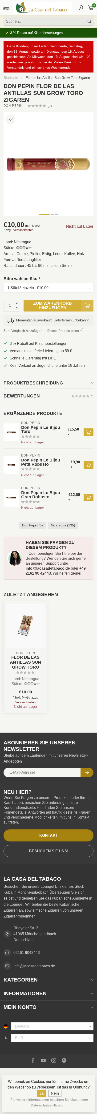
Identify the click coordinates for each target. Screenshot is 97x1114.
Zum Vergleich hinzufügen (23, 331)
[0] (90, 7)
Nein (55, 1093)
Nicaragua (63, 525)
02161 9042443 (26, 953)
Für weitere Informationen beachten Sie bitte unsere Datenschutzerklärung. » (49, 1102)
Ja (41, 1093)
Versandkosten (23, 230)
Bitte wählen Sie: (22, 278)
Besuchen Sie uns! (48, 851)
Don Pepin (13, 105)
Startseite (11, 78)
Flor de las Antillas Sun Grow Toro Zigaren (58, 78)
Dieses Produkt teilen (63, 331)
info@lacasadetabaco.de (48, 568)
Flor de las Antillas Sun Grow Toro (25, 662)
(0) (50, 106)
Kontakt (48, 835)
